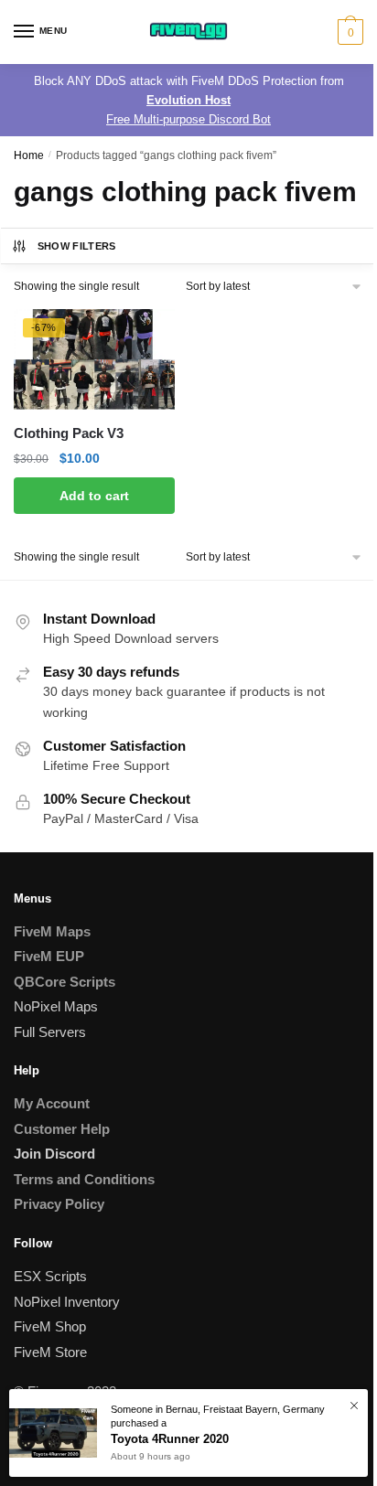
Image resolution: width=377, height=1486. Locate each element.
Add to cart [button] (94, 495)
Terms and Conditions (84, 1179)
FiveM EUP (49, 956)
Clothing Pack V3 (69, 433)
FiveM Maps (52, 931)
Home (29, 155)
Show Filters (77, 246)
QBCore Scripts (64, 981)
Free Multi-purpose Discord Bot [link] (188, 119)
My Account (52, 1103)
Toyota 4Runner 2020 (170, 1439)
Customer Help (62, 1129)
